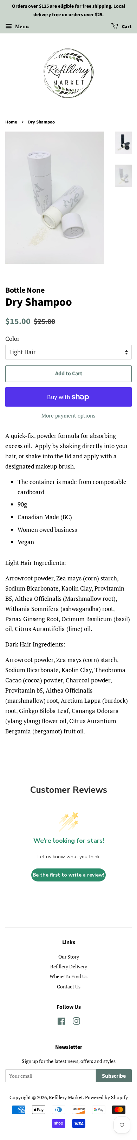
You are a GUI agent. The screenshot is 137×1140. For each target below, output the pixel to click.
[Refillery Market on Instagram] (76, 1022)
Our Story (68, 956)
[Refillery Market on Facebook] (61, 1022)
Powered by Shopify (106, 1097)
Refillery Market (66, 1097)
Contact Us (68, 986)
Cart (126, 26)
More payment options (68, 415)
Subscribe (114, 1076)
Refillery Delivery (68, 966)
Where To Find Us (68, 976)
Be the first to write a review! (68, 875)
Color (12, 339)
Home (11, 122)
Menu (21, 26)
